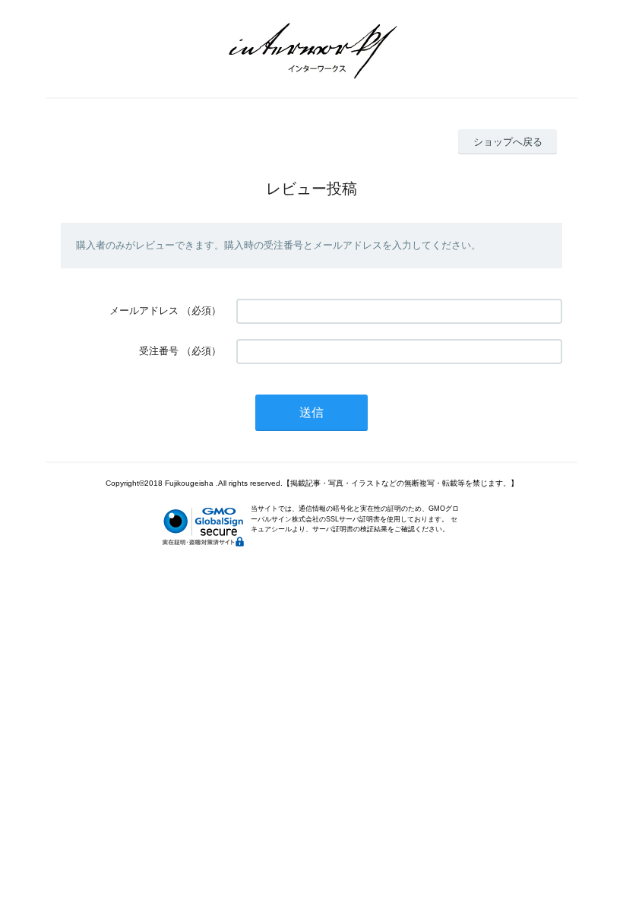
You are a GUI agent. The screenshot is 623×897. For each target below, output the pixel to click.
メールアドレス (144, 310)
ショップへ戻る (507, 141)
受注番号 (159, 351)
